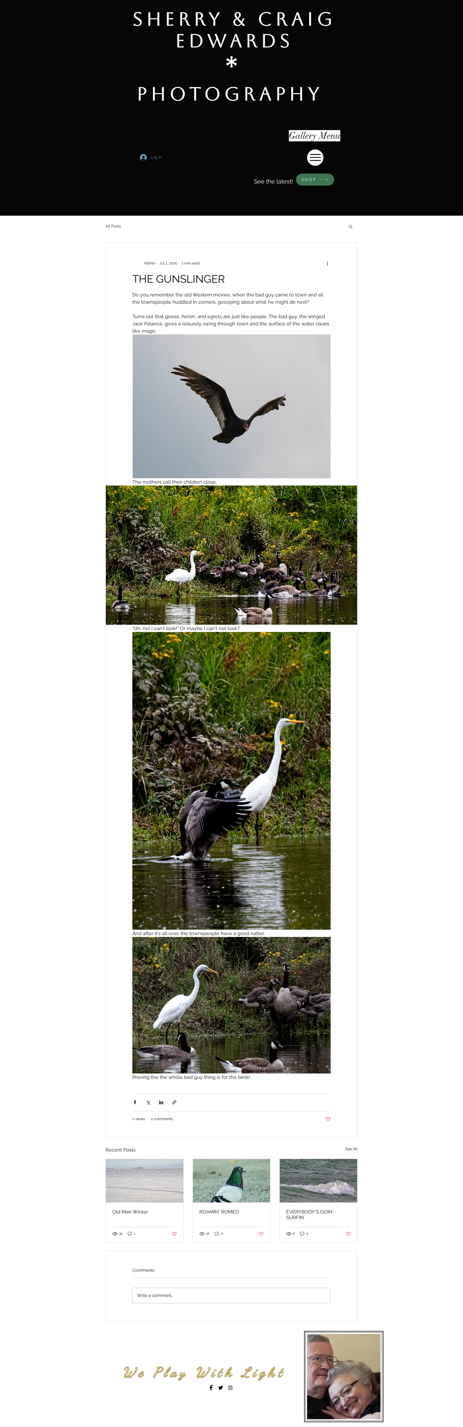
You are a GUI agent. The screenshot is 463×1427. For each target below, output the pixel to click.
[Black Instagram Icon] (230, 1388)
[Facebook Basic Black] (211, 1388)
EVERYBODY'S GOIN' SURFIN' (309, 1214)
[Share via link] (174, 1102)
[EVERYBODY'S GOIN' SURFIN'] (318, 1180)
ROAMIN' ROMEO (219, 1212)
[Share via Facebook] (134, 1102)
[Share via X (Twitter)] (148, 1102)
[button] (350, 226)
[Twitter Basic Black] (220, 1388)
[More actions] (327, 263)
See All (351, 1149)
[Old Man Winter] (144, 1180)
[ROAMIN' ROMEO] (231, 1180)
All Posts (113, 226)
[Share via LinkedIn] (161, 1102)
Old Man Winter (130, 1212)
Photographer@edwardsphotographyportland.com (195, 1398)
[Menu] (315, 157)
